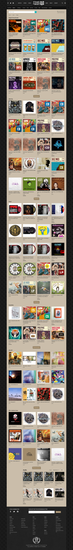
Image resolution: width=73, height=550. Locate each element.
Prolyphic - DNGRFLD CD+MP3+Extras (43, 133)
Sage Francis (12, 518)
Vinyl (33, 530)
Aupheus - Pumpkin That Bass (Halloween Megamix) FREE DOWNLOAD (13, 34)
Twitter (10, 3)
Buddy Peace (12, 525)
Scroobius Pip (23, 525)
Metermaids (23, 518)
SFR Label (45, 533)
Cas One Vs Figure (12, 527)
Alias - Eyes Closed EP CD (27, 384)
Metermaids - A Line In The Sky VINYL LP (29, 238)
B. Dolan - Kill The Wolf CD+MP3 (28, 426)
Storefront (9, 7)
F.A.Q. (56, 522)
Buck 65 (11, 523)
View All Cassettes (36, 347)
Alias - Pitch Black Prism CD (56, 384)
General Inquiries (58, 520)
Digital (34, 527)
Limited (50, 7)
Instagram (13, 3)
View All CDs (36, 407)
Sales (33, 522)
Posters (24, 7)
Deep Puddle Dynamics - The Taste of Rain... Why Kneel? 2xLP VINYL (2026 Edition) (57, 218)
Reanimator (23, 523)
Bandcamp (46, 525)
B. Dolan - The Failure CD (13, 426)
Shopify (36, 546)
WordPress (31, 546)
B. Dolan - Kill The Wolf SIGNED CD (57, 133)
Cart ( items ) (61, 11)
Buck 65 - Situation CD (55, 443)
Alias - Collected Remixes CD (13, 384)
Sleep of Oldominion (24, 527)
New (39, 7)
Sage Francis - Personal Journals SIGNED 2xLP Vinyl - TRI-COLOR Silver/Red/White (42, 218)
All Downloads (36, 96)
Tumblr (45, 527)
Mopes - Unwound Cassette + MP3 (14, 320)
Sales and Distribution (59, 527)
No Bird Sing (23, 520)
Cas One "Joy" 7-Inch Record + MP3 (57, 295)
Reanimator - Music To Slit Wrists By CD (15, 443)
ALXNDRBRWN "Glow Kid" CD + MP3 (14, 114)
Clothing (18, 7)
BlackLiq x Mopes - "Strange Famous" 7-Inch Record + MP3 (27, 500)
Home (38, 3)
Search (62, 3)
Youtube (45, 523)
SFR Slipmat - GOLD (12, 238)
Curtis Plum (11, 530)
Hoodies (34, 532)
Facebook (8, 3)
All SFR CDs (36, 198)
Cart (65, 3)
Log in (58, 12)
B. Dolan (11, 522)
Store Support (58, 518)
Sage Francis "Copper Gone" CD (57, 426)
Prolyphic (22, 522)
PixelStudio (44, 546)
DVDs (28, 7)
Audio (14, 7)
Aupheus (11, 520)
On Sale (36, 7)
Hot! (33, 520)
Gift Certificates (44, 7)
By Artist (31, 7)
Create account (62, 12)
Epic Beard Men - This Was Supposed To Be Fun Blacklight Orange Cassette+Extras (29, 322)
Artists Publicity (58, 525)
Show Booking (58, 523)
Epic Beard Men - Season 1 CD (27, 133)
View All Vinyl (36, 302)
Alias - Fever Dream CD (41, 384)
